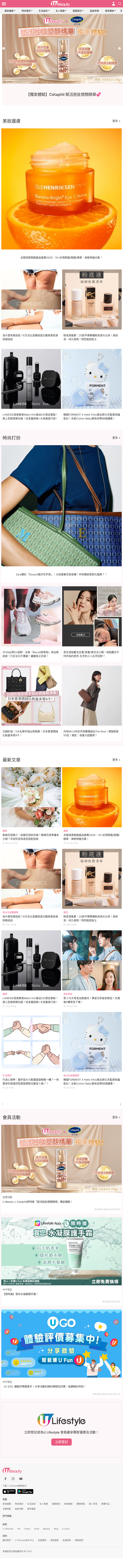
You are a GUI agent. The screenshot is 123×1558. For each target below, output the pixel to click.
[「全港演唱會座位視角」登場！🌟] (61, 49)
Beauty (46, 1528)
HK (18, 1528)
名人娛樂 (60, 10)
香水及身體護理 (10, 912)
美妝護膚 (8, 10)
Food (36, 1528)
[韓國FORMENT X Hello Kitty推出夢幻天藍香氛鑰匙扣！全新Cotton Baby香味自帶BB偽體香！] (92, 1042)
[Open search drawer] (120, 4)
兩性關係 (109, 10)
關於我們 (7, 1540)
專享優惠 (31, 1508)
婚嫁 (5, 830)
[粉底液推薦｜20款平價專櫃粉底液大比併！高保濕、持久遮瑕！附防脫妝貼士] (92, 879)
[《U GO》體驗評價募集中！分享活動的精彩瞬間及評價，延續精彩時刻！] (61, 1343)
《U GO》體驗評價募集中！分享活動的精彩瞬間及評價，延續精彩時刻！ (44, 1386)
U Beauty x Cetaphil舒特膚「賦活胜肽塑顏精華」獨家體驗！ (38, 1201)
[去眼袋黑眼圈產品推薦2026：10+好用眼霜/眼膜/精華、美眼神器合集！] (92, 797)
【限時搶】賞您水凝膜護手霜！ (20, 1294)
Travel (27, 1528)
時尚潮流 (26, 10)
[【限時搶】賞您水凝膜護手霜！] (61, 1251)
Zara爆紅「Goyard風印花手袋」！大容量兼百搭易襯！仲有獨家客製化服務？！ (61, 574)
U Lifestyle (8, 1528)
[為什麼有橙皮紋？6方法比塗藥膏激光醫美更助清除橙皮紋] (31, 879)
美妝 (65, 912)
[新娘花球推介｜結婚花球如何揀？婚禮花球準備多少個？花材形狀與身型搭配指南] (31, 797)
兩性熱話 (67, 993)
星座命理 (94, 10)
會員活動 (19, 1508)
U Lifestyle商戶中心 (24, 1540)
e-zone (66, 1528)
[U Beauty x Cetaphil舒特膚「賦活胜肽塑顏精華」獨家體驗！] (61, 1159)
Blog (56, 1528)
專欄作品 (105, 1503)
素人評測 (93, 1503)
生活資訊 (7, 1075)
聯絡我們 (79, 1540)
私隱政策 (67, 1540)
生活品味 (43, 10)
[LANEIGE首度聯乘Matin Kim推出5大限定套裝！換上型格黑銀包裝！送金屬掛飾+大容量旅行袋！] (31, 960)
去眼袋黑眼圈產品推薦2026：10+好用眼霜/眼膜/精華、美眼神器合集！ (61, 257)
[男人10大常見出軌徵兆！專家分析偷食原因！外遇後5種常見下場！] (92, 960)
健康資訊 (77, 10)
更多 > (116, 121)
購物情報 (81, 1503)
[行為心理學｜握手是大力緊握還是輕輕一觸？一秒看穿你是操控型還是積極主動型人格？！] (31, 1042)
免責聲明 (42, 1540)
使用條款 (54, 1540)
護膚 (65, 830)
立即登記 (61, 1442)
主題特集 (7, 1508)
